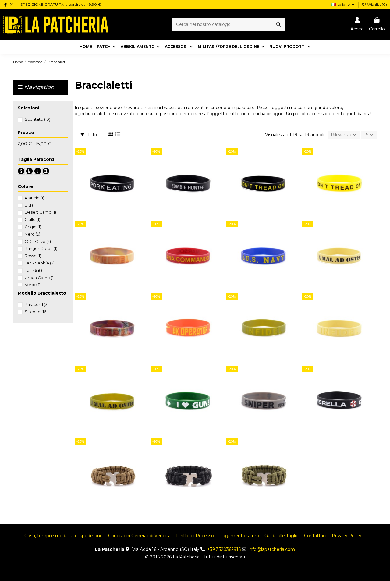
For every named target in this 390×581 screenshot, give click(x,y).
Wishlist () (376, 4)
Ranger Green (41, 248)
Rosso (33, 255)
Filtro (93, 134)
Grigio (33, 226)
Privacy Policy (346, 535)
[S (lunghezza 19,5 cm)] (103, 477)
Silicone (36, 311)
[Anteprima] (121, 194)
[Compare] (112, 194)
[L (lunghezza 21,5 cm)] (115, 477)
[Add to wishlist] (103, 194)
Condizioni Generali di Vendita (139, 535)
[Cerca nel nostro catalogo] (278, 24)
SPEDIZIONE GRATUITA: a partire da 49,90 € (60, 4)
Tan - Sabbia (40, 262)
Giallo (32, 219)
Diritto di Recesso (195, 535)
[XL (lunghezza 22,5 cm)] (121, 477)
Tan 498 (35, 270)
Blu (30, 205)
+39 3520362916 (224, 549)
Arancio (34, 197)
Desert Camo (40, 212)
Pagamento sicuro (239, 535)
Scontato (37, 119)
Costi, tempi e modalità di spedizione (63, 535)
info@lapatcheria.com (272, 549)
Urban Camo (40, 277)
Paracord (37, 304)
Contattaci (315, 535)
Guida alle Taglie (281, 535)
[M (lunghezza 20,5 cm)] (109, 477)
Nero (32, 234)
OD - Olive (38, 241)
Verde (33, 284)
